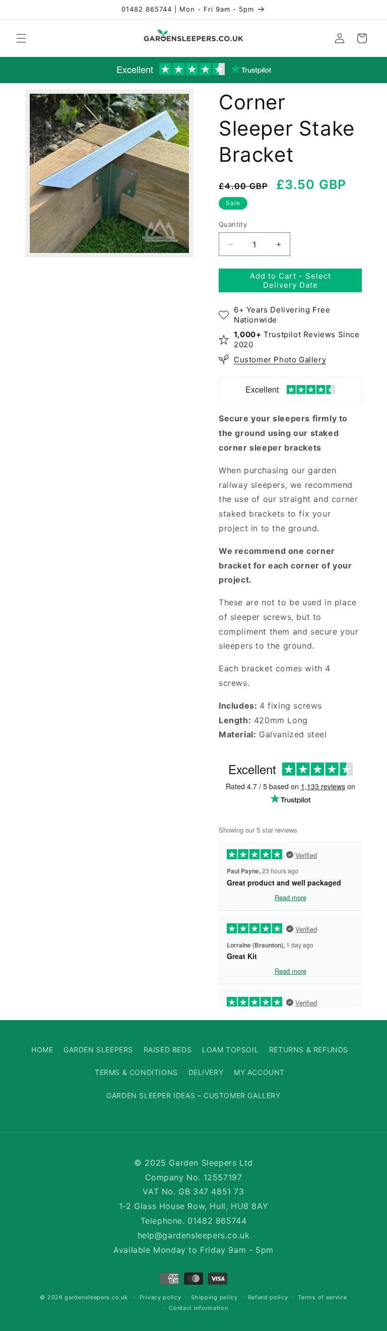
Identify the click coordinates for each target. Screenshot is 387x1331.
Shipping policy (214, 1297)
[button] (21, 38)
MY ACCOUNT (259, 1072)
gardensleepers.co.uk (95, 1297)
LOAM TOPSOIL (230, 1049)
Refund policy (268, 1297)
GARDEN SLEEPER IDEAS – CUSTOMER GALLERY (193, 1095)
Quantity (233, 224)
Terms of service (322, 1297)
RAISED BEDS (168, 1049)
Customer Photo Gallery (280, 359)
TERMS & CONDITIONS (136, 1072)
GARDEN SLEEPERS (98, 1049)
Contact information (198, 1307)
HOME (42, 1049)
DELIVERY (206, 1072)
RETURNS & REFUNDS (308, 1049)
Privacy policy (160, 1297)
